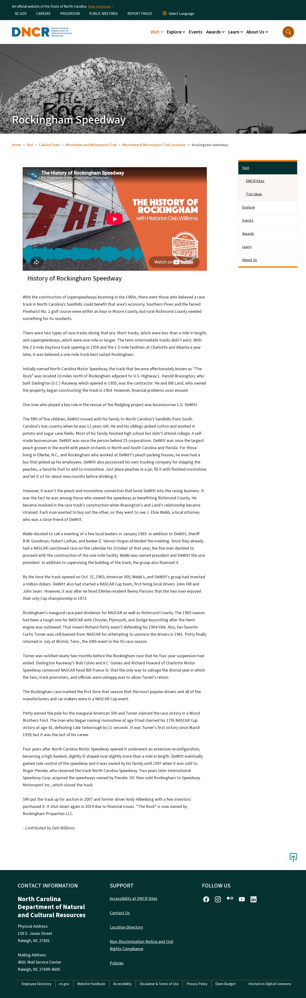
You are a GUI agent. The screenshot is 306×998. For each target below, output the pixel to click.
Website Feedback (91, 984)
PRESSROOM (70, 13)
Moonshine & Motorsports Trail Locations (154, 145)
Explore (248, 207)
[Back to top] (293, 857)
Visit (30, 145)
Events (195, 32)
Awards (248, 233)
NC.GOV (21, 13)
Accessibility (122, 984)
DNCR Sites (255, 181)
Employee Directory (36, 984)
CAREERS (43, 13)
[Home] (42, 26)
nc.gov (64, 984)
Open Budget (225, 984)
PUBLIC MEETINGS (103, 13)
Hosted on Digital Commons (269, 984)
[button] (288, 32)
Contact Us (120, 913)
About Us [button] (255, 32)
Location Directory (126, 927)
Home (16, 145)
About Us (249, 260)
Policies (117, 963)
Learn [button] (233, 32)
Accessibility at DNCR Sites (133, 899)
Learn (246, 246)
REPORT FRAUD (139, 13)
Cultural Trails (49, 145)
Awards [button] (213, 32)
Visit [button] (155, 32)
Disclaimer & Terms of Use (159, 984)
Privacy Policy (197, 984)
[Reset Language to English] (165, 13)
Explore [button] (174, 32)
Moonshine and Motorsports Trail (91, 145)
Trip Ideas (254, 194)
